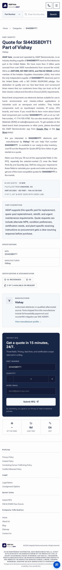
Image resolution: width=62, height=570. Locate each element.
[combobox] (35, 14)
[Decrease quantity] (9, 379)
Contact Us (6, 533)
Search (53, 14)
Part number (12, 361)
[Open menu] (56, 5)
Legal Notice (7, 483)
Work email (12, 385)
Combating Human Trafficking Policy (17, 465)
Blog (4, 525)
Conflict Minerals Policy (11, 469)
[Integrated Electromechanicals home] (11, 5)
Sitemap (5, 529)
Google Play (42, 129)
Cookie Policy (7, 461)
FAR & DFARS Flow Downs (13, 504)
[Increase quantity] (52, 379)
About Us (6, 521)
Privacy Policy (8, 457)
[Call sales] (49, 5)
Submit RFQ (29, 401)
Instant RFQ (7, 500)
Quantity (11, 373)
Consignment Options (11, 486)
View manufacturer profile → (28, 321)
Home (5, 28)
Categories (17, 28)
